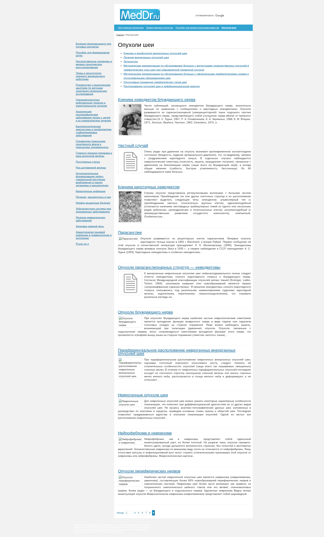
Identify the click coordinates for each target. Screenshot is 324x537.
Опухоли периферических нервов (149, 471)
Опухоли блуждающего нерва (145, 312)
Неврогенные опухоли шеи (143, 395)
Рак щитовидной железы (91, 167)
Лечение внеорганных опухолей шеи (146, 57)
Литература (131, 61)
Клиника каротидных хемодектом (148, 187)
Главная (212, 9)
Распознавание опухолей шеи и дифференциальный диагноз (162, 86)
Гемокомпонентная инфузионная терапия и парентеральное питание (91, 102)
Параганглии (130, 232)
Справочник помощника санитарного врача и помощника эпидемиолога (92, 144)
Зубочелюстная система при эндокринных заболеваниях (93, 210)
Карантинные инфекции (90, 191)
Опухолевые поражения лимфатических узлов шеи (155, 82)
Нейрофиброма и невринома (145, 433)
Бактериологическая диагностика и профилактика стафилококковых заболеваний (93, 131)
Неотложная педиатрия (131, 27)
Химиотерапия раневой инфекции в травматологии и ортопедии (94, 235)
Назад (120, 513)
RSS (244, 9)
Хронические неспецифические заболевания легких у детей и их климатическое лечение (93, 116)
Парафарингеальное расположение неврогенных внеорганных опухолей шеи (177, 352)
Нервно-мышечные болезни (93, 202)
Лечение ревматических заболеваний (90, 219)
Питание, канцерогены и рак (93, 196)
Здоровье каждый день (90, 226)
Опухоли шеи (228, 27)
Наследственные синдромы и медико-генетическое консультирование (94, 64)
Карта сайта (229, 9)
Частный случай (133, 145)
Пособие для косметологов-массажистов (197, 27)
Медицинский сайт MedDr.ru (99, 525)
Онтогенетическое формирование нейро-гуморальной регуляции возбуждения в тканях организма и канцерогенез (92, 179)
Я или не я (82, 243)
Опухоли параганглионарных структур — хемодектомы (169, 267)
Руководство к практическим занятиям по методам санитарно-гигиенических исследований (93, 89)
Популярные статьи (88, 161)
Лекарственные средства (159, 27)
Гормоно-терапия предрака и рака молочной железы (94, 154)
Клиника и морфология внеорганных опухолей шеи (155, 53)
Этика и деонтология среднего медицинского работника (90, 76)
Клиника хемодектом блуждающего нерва (156, 99)
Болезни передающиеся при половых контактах (93, 45)
